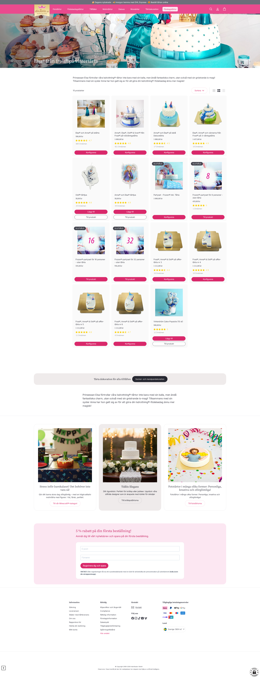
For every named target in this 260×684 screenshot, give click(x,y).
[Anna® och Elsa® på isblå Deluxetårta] (169, 123)
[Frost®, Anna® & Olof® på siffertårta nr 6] (130, 311)
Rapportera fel (75, 622)
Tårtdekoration (151, 9)
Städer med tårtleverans (79, 615)
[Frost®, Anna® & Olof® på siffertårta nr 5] (91, 311)
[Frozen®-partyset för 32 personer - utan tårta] (130, 249)
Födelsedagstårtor (75, 9)
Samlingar (47, 56)
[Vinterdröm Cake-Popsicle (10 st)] (169, 310)
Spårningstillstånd (107, 630)
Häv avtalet (104, 633)
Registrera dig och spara (94, 565)
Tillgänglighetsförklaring (110, 626)
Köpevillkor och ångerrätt (110, 607)
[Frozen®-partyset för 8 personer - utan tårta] (208, 185)
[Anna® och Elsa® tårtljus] (130, 184)
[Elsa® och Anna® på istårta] (91, 122)
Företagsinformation (108, 618)
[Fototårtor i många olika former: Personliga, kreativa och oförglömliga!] (195, 455)
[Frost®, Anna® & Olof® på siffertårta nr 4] (208, 249)
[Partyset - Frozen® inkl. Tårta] (169, 183)
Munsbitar (135, 9)
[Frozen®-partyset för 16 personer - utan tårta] (91, 249)
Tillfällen (93, 9)
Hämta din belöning (77, 626)
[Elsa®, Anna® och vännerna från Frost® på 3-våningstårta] (208, 123)
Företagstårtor (170, 9)
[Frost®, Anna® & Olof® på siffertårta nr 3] (169, 249)
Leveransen (74, 611)
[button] (254, 672)
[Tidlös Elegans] (130, 455)
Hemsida (37, 56)
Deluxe (121, 9)
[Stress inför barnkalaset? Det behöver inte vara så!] (65, 455)
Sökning (72, 607)
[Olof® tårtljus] (91, 184)
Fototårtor (57, 9)
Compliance (105, 611)
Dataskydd (104, 622)
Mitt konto (73, 630)
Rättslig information (108, 615)
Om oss (72, 618)
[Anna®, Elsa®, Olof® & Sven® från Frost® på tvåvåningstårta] (130, 123)
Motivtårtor (108, 9)
